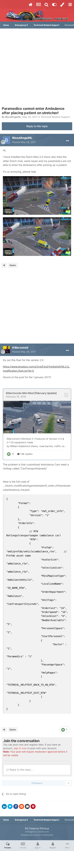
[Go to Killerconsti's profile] (6, 349)
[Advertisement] (37, 69)
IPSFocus (44, 828)
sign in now (20, 748)
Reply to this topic (37, 126)
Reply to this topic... (21, 769)
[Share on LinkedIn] (4, 806)
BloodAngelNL (13, 116)
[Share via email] (27, 806)
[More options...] (67, 141)
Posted (24, 142)
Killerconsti (20, 347)
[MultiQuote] (4, 265)
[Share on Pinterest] (33, 806)
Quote (13, 265)
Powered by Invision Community (37, 835)
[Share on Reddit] (21, 806)
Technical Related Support (55, 116)
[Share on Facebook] (15, 806)
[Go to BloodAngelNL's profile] (6, 140)
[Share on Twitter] (10, 806)
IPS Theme (30, 828)
